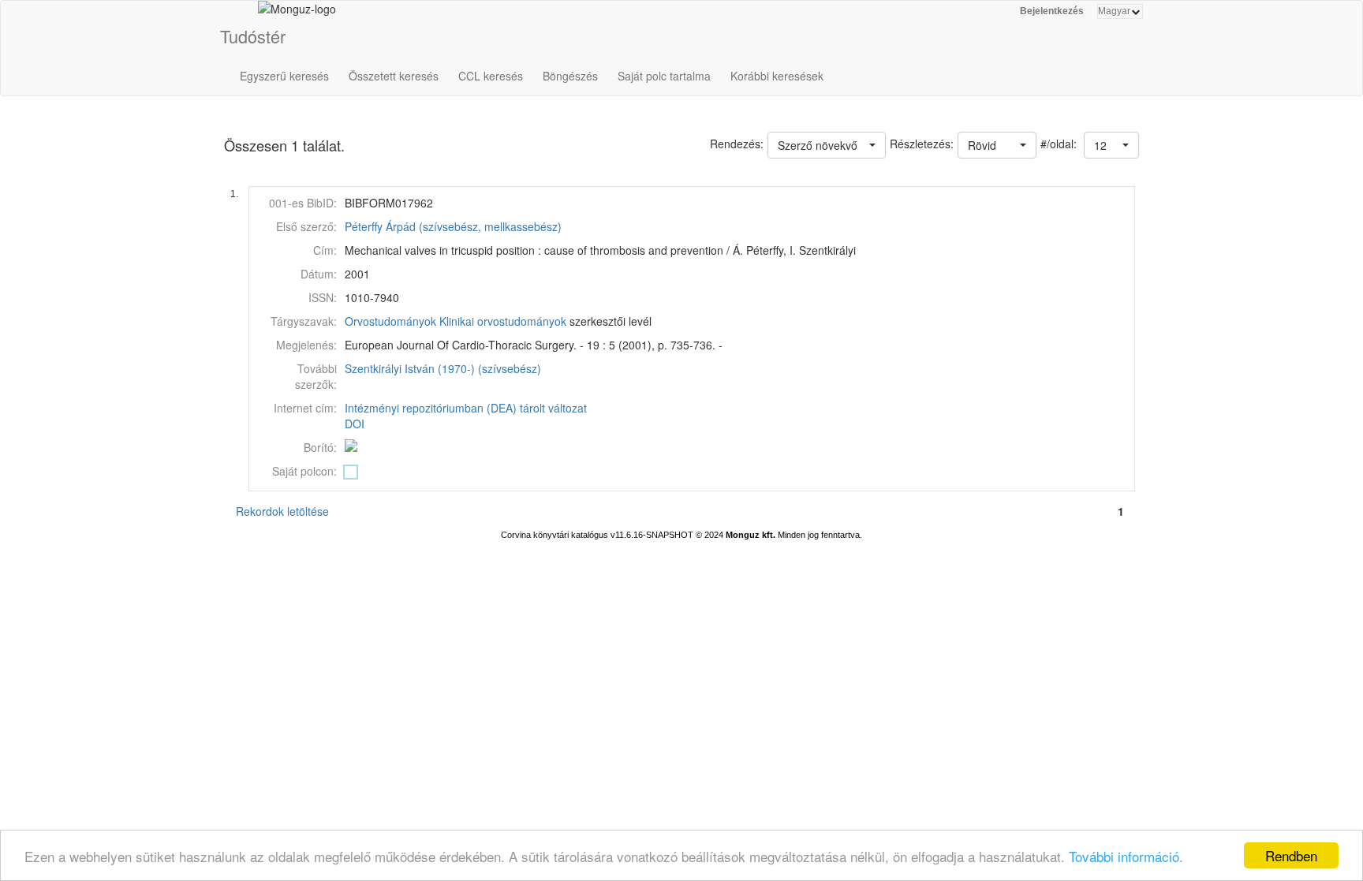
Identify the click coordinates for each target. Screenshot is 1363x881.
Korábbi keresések (776, 76)
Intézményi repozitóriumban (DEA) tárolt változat (466, 408)
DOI (354, 423)
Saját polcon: (304, 471)
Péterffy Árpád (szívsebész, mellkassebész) (453, 226)
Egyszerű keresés (284, 76)
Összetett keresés (394, 76)
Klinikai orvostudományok (502, 321)
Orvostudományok (390, 321)
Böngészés (570, 76)
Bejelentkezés (1052, 11)
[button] (1111, 145)
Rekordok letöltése (282, 511)
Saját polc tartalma (664, 76)
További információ (1124, 856)
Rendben (1291, 855)
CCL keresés (490, 76)
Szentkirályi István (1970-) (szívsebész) (443, 368)
